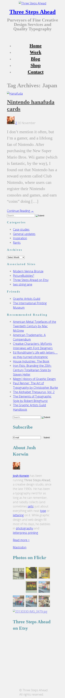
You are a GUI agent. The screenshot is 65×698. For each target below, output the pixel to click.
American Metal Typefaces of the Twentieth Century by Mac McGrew (34, 326)
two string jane (22, 284)
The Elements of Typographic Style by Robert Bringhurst (32, 398)
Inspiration (20, 238)
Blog (35, 58)
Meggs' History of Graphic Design (34, 379)
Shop (36, 65)
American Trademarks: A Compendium (29, 337)
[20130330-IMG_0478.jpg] (18, 574)
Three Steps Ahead (32, 12)
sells (30, 506)
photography (24, 528)
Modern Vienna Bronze (28, 271)
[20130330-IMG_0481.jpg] (44, 573)
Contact (36, 72)
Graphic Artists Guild (26, 299)
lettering (18, 515)
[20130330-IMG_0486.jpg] (44, 587)
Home (35, 45)
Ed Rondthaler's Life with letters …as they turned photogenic (35, 354)
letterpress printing (25, 533)
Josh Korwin (21, 476)
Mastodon (19, 547)
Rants (17, 243)
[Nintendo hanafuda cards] (15, 93)
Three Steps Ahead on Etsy (31, 280)
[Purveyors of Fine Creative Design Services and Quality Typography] (32, 3)
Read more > (21, 540)
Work (35, 52)
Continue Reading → (20, 211)
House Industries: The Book (31, 361)
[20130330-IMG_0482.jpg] (31, 587)
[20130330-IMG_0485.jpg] (18, 601)
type (43, 511)
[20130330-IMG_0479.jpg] (30, 611)
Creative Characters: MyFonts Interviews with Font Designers (33, 346)
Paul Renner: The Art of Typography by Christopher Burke (35, 385)
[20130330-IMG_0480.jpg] (31, 573)
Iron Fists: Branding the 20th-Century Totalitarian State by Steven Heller (32, 370)
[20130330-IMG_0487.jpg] (31, 601)
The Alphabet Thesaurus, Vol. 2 (34, 392)
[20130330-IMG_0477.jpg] (44, 601)
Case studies (21, 229)
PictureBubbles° (23, 276)
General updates (24, 234)
